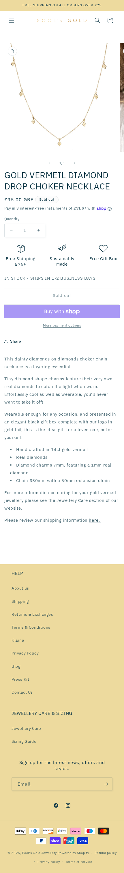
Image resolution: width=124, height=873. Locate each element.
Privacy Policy (25, 653)
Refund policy (106, 853)
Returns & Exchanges (32, 614)
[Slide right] (74, 163)
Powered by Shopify (73, 853)
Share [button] (15, 341)
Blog (16, 666)
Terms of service (79, 862)
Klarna (18, 640)
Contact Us (22, 692)
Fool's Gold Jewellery (39, 853)
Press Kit (20, 679)
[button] (11, 20)
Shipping (20, 601)
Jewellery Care (73, 500)
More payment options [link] (62, 325)
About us (20, 588)
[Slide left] (49, 163)
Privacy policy (48, 862)
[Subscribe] (105, 784)
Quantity (11, 218)
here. (95, 520)
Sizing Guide (24, 741)
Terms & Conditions (31, 627)
